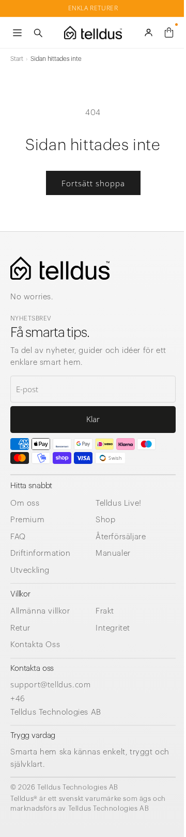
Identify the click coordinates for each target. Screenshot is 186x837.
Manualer (113, 553)
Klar (93, 419)
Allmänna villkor (40, 611)
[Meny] (17, 32)
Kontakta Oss (35, 645)
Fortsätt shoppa (93, 183)
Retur (20, 628)
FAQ (18, 537)
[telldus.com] (60, 268)
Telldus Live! (119, 503)
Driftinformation (40, 553)
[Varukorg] (169, 32)
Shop (105, 520)
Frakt (105, 611)
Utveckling (30, 570)
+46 (17, 698)
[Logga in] (148, 32)
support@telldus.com (50, 684)
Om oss (25, 503)
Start (16, 59)
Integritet (113, 628)
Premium (27, 520)
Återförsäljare (121, 537)
